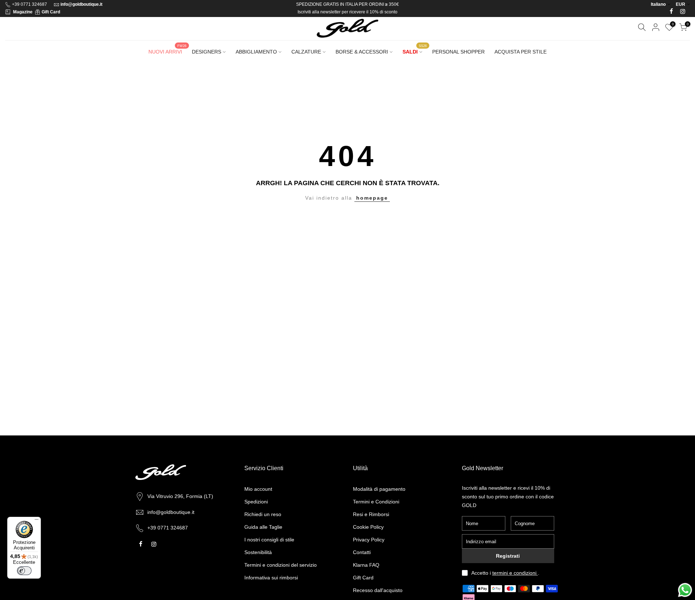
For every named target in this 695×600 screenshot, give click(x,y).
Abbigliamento (256, 52)
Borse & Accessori (362, 52)
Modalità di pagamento (379, 489)
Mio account (258, 489)
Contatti (362, 552)
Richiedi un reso (262, 514)
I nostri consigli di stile (269, 539)
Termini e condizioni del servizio (280, 565)
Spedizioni (256, 502)
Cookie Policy (368, 527)
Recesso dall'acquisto (378, 590)
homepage (372, 198)
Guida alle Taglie (263, 527)
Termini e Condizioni (376, 502)
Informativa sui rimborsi (271, 577)
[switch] (24, 570)
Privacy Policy (368, 539)
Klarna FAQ (366, 565)
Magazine (23, 11)
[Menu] (36, 521)
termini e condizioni (515, 573)
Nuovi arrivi (167, 49)
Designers (206, 52)
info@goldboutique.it (81, 4)
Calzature (306, 52)
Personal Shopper (458, 52)
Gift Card (51, 11)
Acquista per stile (520, 52)
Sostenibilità (258, 552)
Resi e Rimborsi (371, 514)
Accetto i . (505, 573)
